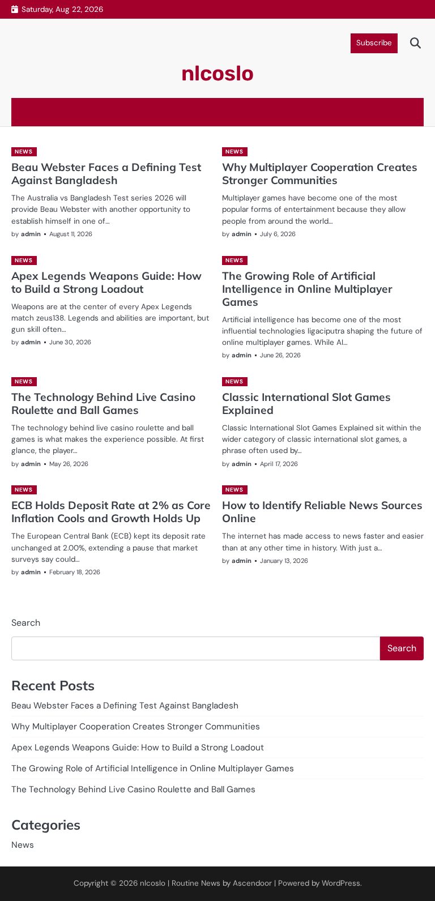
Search (25, 623)
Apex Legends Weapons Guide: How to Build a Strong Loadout (106, 282)
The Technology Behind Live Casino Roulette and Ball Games (103, 403)
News (23, 151)
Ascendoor (252, 883)
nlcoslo (217, 73)
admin (31, 234)
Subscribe (374, 43)
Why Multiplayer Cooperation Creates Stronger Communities (319, 173)
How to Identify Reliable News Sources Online (322, 511)
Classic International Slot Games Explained (306, 403)
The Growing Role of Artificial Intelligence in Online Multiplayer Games (307, 289)
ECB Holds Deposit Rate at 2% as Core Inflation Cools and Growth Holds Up (111, 511)
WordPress (341, 883)
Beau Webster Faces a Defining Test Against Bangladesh (106, 173)
